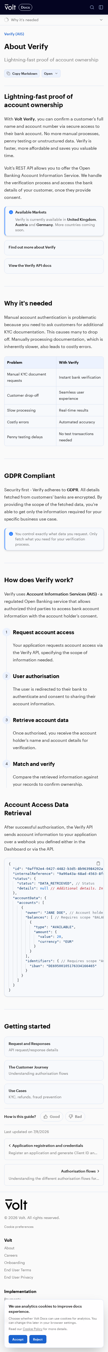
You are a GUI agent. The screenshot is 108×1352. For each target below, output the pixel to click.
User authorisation (36, 676)
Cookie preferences (19, 1226)
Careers (11, 1255)
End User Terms (17, 1270)
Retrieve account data (40, 720)
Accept (18, 1339)
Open (48, 73)
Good (55, 1116)
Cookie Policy (32, 1329)
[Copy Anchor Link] (101, 100)
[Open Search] (92, 7)
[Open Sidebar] (100, 7)
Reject (38, 1339)
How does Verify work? (38, 579)
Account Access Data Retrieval (36, 809)
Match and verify (34, 764)
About (9, 1248)
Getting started (27, 1026)
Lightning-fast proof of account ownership (38, 100)
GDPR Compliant (29, 475)
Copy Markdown (24, 73)
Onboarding (14, 1262)
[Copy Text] (98, 863)
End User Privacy (18, 1277)
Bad (78, 1116)
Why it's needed (28, 303)
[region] (54, 927)
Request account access (43, 632)
